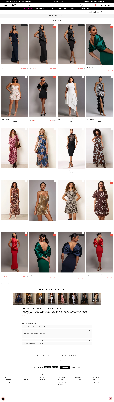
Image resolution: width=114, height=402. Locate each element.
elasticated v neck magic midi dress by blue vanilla (11, 170)
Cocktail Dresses (43, 375)
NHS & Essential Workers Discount (81, 374)
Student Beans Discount (79, 381)
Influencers (24, 381)
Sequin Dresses (42, 381)
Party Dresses (42, 377)
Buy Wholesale (25, 375)
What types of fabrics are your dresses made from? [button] (36, 333)
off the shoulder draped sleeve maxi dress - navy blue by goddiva (14, 66)
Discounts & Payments (80, 372)
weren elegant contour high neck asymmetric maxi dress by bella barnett (71, 119)
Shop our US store (96, 381)
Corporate (24, 377)
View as (87, 11)
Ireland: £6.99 (60, 379)
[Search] (56, 5)
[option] (19, 1)
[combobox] (54, 5)
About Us (24, 374)
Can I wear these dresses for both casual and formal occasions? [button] (39, 336)
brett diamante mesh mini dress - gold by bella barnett (40, 222)
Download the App (96, 374)
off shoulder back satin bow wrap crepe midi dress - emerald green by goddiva (98, 67)
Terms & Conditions (8, 382)
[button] (57, 2)
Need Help (6, 372)
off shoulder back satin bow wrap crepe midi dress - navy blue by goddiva (71, 274)
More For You (96, 372)
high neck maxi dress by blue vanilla (93, 170)
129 (59, 284)
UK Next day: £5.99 (61, 377)
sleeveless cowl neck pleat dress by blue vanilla (38, 170)
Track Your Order (65, 367)
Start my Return (61, 384)
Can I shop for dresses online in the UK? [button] (33, 330)
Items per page (104, 11)
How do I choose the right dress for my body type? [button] (36, 340)
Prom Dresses (42, 379)
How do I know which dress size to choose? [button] (34, 326)
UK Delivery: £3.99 (61, 375)
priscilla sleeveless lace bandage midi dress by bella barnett (70, 170)
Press (23, 382)
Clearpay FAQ (78, 377)
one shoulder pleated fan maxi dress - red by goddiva (12, 273)
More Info (24, 372)
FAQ (5, 377)
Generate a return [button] (76, 367)
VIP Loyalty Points (96, 377)
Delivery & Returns (7, 375)
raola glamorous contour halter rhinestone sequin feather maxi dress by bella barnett (99, 119)
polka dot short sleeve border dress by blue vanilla (96, 221)
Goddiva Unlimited (61, 374)
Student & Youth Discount (80, 375)
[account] (109, 5)
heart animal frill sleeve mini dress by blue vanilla (68, 221)
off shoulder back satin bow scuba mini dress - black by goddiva (42, 118)
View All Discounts (78, 379)
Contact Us (6, 374)
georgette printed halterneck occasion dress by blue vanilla (13, 221)
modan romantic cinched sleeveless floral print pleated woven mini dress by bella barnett (14, 119)
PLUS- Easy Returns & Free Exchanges (65, 382)
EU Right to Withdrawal (97, 382)
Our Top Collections (44, 372)
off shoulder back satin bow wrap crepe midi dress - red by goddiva (98, 274)
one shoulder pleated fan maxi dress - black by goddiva (40, 66)
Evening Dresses (43, 374)
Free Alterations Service (97, 375)
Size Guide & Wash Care (8, 381)
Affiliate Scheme (25, 379)
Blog (94, 379)
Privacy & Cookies (7, 379)
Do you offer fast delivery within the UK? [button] (34, 343)
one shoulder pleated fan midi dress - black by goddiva (69, 66)
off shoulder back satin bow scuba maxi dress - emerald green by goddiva (42, 274)
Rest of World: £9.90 (61, 381)
